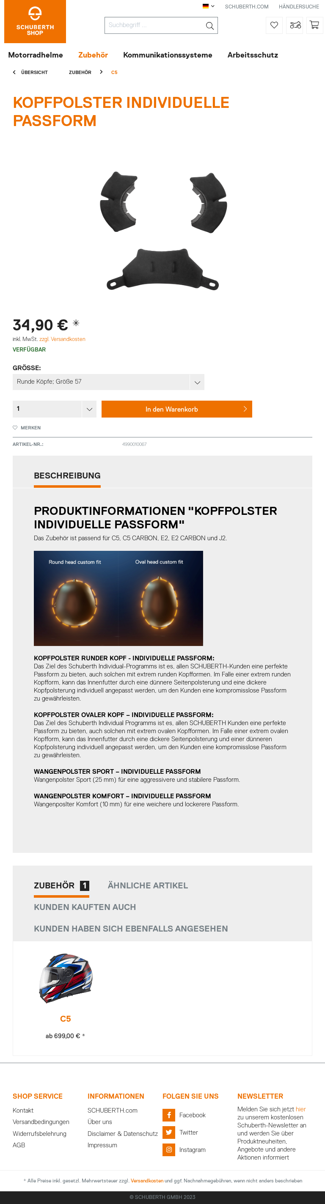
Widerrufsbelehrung (39, 1134)
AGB (19, 1145)
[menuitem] (161, 25)
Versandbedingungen (41, 1122)
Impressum (102, 1145)
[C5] (66, 979)
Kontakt (23, 1111)
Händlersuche (299, 7)
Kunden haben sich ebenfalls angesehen (131, 929)
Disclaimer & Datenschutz (123, 1134)
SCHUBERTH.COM (247, 7)
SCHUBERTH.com (113, 1111)
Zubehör (60, 886)
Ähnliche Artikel (148, 886)
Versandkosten (147, 1181)
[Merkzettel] (274, 25)
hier (301, 1109)
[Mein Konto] (294, 25)
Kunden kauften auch (85, 907)
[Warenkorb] (314, 25)
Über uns (100, 1122)
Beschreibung (67, 476)
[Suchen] (210, 25)
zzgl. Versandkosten (62, 339)
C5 (65, 1019)
